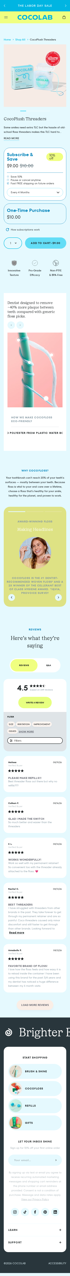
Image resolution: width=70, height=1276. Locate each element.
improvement (42, 724)
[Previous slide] (11, 325)
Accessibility (57, 1263)
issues (12, 731)
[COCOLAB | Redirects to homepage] (35, 17)
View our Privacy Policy (35, 1199)
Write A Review (35, 702)
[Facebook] (35, 1212)
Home (7, 39)
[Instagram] (15, 1212)
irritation (23, 724)
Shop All (20, 39)
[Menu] (11, 17)
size (11, 724)
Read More (11, 138)
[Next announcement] (65, 6)
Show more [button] (26, 731)
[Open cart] (64, 17)
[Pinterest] (45, 1212)
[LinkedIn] (55, 1212)
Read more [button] (16, 932)
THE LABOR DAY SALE (35, 6)
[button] (35, 1230)
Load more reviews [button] (35, 1005)
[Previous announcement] (4, 6)
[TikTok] (25, 1212)
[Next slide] (20, 325)
